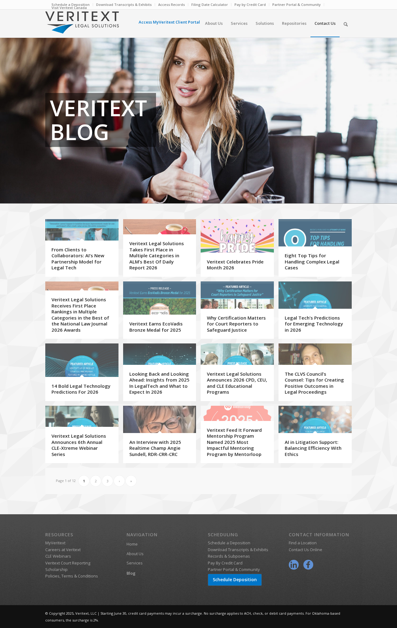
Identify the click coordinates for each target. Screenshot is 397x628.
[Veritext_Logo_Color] (82, 25)
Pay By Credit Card (225, 563)
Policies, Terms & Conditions (71, 576)
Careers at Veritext (63, 549)
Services (135, 563)
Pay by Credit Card (250, 4)
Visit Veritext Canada (69, 7)
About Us (135, 553)
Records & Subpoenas (229, 556)
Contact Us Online (305, 549)
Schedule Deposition (235, 579)
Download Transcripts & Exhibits (124, 4)
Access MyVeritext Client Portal (169, 22)
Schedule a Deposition (229, 543)
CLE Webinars (58, 556)
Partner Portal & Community (296, 4)
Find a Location (303, 543)
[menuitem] (124, 4)
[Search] (346, 23)
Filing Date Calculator (209, 4)
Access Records (171, 4)
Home (132, 544)
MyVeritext (55, 543)
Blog (131, 573)
